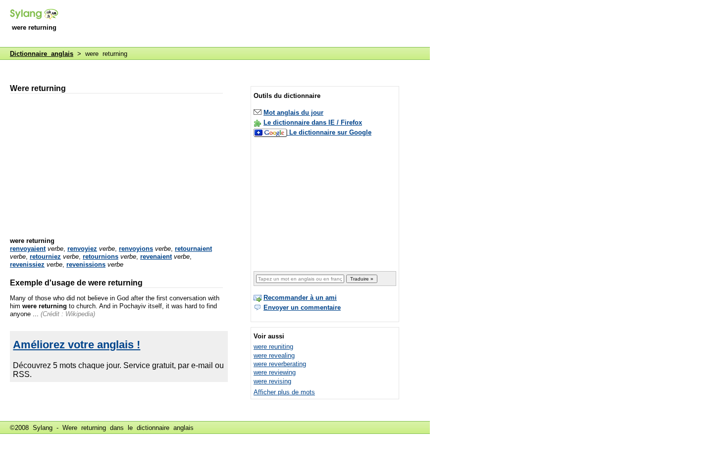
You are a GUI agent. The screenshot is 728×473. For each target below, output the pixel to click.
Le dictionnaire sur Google (330, 132)
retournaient (193, 248)
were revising (272, 381)
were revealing (274, 355)
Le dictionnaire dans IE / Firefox (312, 122)
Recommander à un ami (300, 297)
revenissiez (27, 264)
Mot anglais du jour (293, 112)
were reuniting (273, 346)
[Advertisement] (249, 24)
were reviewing (275, 372)
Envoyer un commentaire (302, 307)
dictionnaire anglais (165, 427)
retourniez (45, 256)
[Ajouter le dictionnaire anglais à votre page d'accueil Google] (271, 132)
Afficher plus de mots (284, 392)
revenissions (85, 264)
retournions (100, 256)
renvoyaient (28, 248)
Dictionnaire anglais (41, 53)
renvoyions (136, 248)
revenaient (156, 256)
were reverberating (280, 364)
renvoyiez (82, 248)
